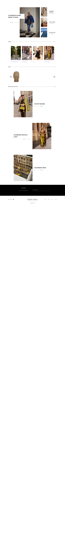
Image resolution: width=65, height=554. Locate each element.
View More (54, 86)
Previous (10, 76)
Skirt (24, 61)
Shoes (15, 61)
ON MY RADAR (39, 104)
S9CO (32, 203)
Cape (46, 61)
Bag (17, 61)
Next (54, 76)
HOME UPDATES (52, 22)
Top (11, 61)
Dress (33, 61)
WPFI (34, 203)
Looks (49, 199)
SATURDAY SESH (52, 32)
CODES (56, 199)
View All (54, 41)
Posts (45, 199)
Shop (52, 199)
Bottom (13, 61)
